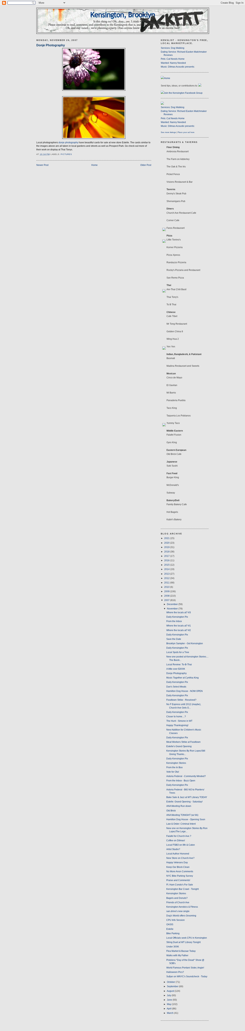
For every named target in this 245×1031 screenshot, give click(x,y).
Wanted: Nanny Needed (173, 63)
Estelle (169, 929)
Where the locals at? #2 (178, 630)
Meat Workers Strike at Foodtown (183, 742)
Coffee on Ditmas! (175, 840)
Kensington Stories (176, 763)
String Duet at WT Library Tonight (183, 942)
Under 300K (172, 946)
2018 (167, 552)
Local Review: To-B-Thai (179, 664)
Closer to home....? (176, 716)
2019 (167, 547)
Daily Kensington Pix (177, 617)
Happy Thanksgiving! (177, 725)
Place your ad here (186, 132)
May (169, 1004)
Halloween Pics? (175, 972)
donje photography (69, 142)
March (170, 1013)
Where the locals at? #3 (178, 612)
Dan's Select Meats (176, 687)
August (171, 991)
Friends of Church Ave (177, 902)
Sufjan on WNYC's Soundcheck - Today (186, 976)
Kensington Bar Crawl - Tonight (182, 889)
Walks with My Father (177, 955)
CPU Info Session (175, 920)
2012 (167, 578)
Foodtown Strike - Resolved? (181, 700)
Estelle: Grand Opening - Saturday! (184, 802)
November (172, 609)
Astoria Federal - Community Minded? (186, 776)
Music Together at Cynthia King (182, 678)
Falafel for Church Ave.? (178, 836)
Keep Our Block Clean (177, 867)
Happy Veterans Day (177, 862)
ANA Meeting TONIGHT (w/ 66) (182, 815)
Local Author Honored (177, 854)
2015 (167, 565)
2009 (167, 591)
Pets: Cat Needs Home (173, 59)
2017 (167, 556)
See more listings (168, 132)
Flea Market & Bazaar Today (181, 951)
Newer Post (42, 165)
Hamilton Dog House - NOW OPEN (184, 691)
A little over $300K (175, 669)
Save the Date (173, 639)
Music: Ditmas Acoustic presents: (178, 67)
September (173, 986)
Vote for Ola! (172, 772)
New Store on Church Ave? (180, 858)
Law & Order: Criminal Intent (181, 824)
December (172, 604)
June (170, 1000)
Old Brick (171, 810)
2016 (167, 560)
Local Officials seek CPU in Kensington (186, 938)
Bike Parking (173, 933)
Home (94, 165)
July (169, 995)
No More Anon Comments (179, 871)
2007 (167, 600)
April (169, 1008)
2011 (167, 582)
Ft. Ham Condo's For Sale (179, 885)
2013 (167, 574)
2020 (167, 543)
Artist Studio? (173, 849)
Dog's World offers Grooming (181, 916)
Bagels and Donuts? (177, 898)
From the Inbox (174, 621)
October (171, 982)
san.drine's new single (177, 911)
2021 (167, 538)
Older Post (145, 165)
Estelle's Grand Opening (179, 746)
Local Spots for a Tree (177, 652)
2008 (167, 596)
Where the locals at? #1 (178, 626)
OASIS (169, 924)
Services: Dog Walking (172, 48)
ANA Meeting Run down (178, 806)
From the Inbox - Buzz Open (180, 780)
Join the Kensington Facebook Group (183, 93)
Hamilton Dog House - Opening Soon (185, 819)
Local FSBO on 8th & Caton (180, 845)
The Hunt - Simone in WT (179, 721)
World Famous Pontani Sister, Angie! (185, 968)
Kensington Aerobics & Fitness (182, 907)
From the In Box (174, 767)
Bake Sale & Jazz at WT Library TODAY (186, 797)
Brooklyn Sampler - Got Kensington (184, 643)
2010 (167, 587)
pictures (66, 154)
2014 (167, 569)
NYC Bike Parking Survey (179, 876)
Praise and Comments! (178, 880)
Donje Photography (50, 45)
